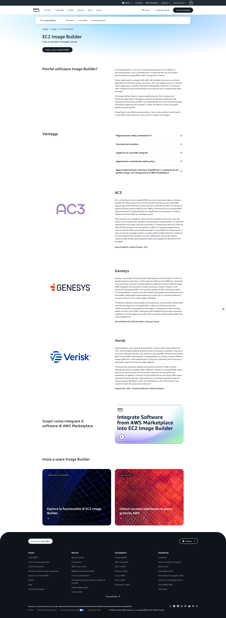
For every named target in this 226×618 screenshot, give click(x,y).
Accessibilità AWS (165, 584)
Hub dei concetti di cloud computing (43, 571)
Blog (30, 584)
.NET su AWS (120, 566)
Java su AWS (120, 575)
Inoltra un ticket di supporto (169, 562)
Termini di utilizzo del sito (47, 610)
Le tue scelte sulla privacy (69, 610)
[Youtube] (189, 606)
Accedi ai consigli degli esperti (170, 580)
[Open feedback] (223, 309)
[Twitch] (185, 606)
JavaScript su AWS (122, 584)
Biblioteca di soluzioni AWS (83, 571)
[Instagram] (182, 606)
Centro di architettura (80, 575)
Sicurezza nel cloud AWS (38, 575)
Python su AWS (121, 571)
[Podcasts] (193, 606)
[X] (170, 606)
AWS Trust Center (79, 566)
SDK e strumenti (121, 562)
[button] (59, 10)
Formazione (76, 562)
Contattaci (162, 557)
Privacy (30, 610)
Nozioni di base (78, 557)
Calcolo (54, 29)
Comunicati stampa (36, 589)
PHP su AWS (120, 580)
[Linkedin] (178, 606)
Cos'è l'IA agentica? (36, 566)
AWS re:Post (163, 566)
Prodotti (45, 29)
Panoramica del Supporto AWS (171, 575)
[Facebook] (174, 606)
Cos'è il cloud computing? (38, 562)
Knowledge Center (166, 571)
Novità (31, 580)
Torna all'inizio (112, 596)
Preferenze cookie (94, 610)
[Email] (197, 606)
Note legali (162, 589)
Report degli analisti (80, 587)
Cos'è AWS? (33, 557)
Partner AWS (77, 592)
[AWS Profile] (191, 3)
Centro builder (121, 557)
